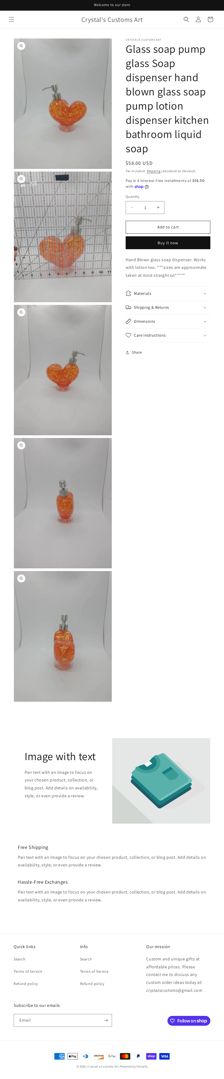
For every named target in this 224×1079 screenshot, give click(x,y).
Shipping (154, 171)
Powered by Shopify (134, 1066)
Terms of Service (28, 971)
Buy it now (168, 242)
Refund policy (26, 983)
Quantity (132, 196)
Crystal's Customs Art (103, 1066)
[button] (11, 19)
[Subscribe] (106, 1020)
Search (20, 959)
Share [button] (137, 352)
